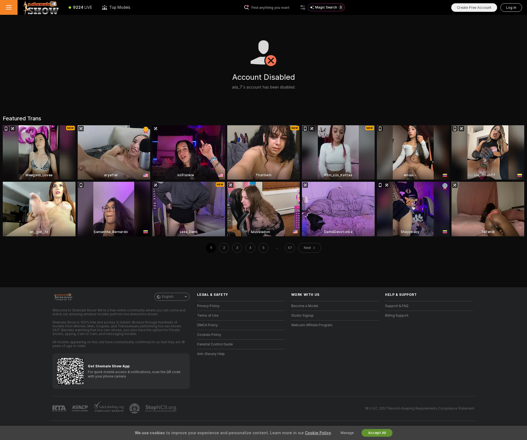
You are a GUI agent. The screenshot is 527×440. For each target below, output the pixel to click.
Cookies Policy (209, 335)
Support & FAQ (396, 306)
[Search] (303, 7)
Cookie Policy (318, 433)
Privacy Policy (208, 306)
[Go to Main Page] (41, 7)
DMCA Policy (207, 325)
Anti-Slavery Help (211, 354)
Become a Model (304, 306)
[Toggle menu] (9, 7)
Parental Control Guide (215, 344)
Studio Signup (302, 315)
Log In (511, 7)
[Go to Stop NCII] (161, 408)
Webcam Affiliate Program (311, 325)
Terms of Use (207, 315)
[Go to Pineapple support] (135, 408)
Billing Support (396, 315)
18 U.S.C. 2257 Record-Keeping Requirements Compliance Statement (419, 408)
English (167, 297)
